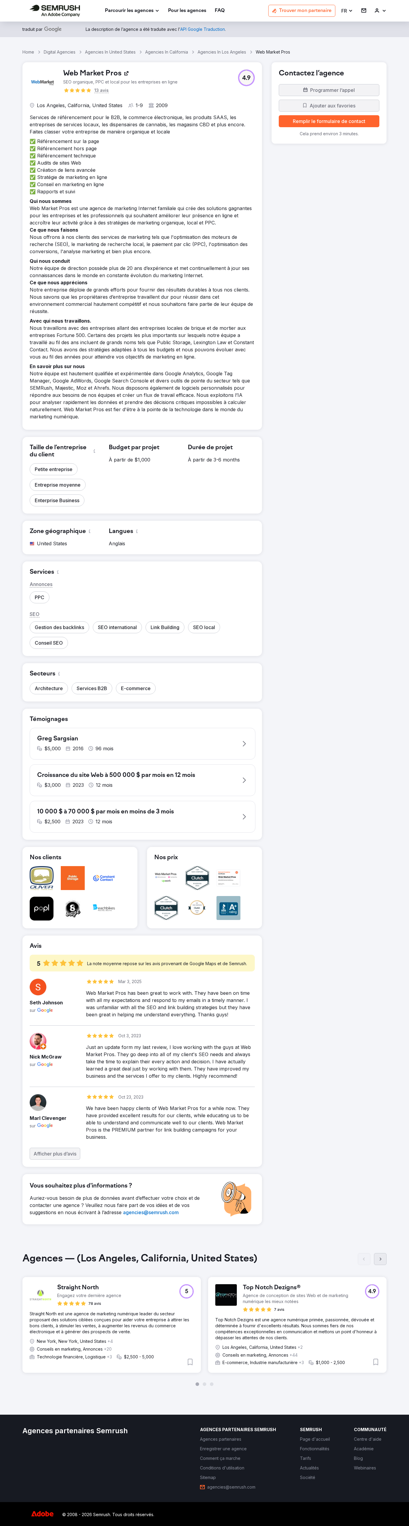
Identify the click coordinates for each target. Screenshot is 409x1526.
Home (28, 51)
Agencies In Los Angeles (222, 51)
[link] (187, 11)
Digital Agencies (59, 51)
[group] (204, 1319)
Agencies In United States (110, 51)
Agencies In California (166, 51)
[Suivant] (380, 1259)
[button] (347, 11)
